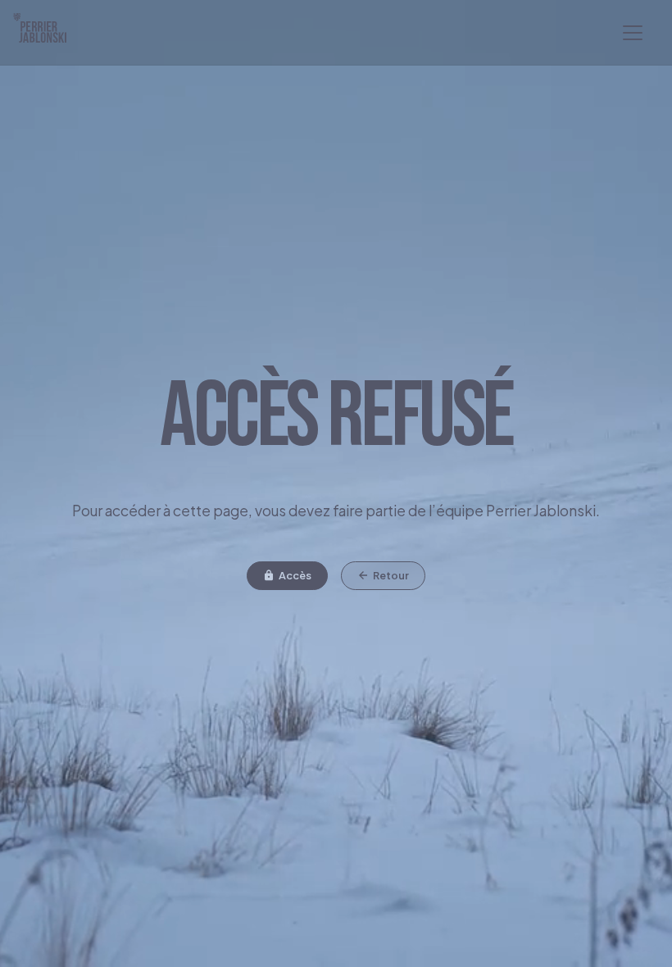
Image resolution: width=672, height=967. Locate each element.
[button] (632, 32)
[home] (46, 32)
